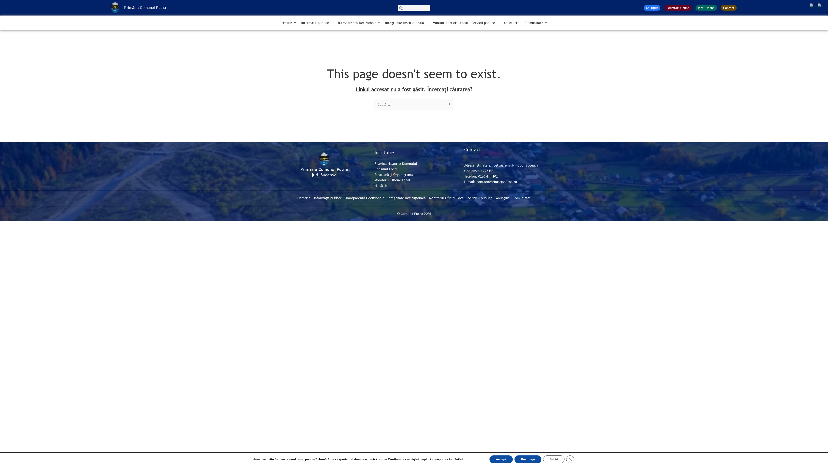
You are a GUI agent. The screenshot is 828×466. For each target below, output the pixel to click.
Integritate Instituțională (404, 22)
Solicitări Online (678, 8)
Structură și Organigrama (394, 174)
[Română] (821, 5)
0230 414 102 (488, 176)
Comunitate (534, 22)
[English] (814, 5)
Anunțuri (652, 8)
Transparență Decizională (356, 22)
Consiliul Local (386, 169)
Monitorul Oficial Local (450, 22)
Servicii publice (483, 22)
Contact (728, 8)
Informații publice (315, 22)
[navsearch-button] (414, 8)
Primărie (286, 22)
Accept (501, 459)
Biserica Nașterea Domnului (396, 163)
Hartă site (382, 185)
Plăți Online (706, 8)
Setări (458, 459)
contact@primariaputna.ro (497, 181)
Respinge (528, 459)
